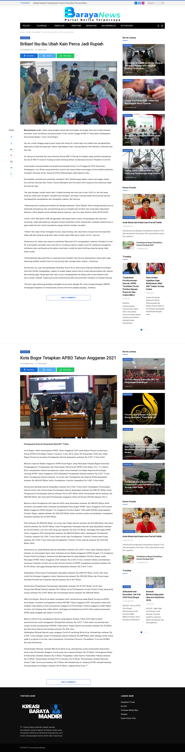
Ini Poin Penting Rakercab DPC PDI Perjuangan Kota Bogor (142, 381)
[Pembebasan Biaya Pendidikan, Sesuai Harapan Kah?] (128, 245)
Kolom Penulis (109, 26)
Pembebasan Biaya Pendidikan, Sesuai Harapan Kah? (149, 244)
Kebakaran (128, 464)
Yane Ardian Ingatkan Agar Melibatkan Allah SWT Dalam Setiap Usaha (155, 283)
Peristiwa (76, 26)
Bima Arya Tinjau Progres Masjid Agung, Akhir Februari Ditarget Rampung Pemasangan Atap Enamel (142, 171)
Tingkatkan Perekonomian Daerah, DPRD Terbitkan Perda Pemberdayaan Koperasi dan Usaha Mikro (131, 286)
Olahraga (42, 26)
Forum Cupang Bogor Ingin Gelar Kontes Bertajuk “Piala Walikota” (141, 416)
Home (22, 32)
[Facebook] (11, 136)
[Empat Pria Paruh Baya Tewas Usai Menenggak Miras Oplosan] (144, 95)
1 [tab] (141, 329)
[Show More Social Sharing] (77, 55)
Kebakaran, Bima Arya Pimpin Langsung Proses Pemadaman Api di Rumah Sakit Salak (143, 485)
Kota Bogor (127, 26)
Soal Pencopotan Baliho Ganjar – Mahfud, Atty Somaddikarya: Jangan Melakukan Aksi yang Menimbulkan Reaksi (143, 448)
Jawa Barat (128, 115)
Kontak (124, 706)
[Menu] (162, 26)
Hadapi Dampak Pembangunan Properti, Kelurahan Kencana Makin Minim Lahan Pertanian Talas (61, 3)
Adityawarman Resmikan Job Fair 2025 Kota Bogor (132, 594)
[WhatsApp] (11, 173)
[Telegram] (11, 167)
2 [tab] (144, 329)
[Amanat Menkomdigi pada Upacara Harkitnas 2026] (155, 582)
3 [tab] (146, 329)
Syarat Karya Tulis (128, 718)
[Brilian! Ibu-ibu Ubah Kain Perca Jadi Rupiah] (68, 92)
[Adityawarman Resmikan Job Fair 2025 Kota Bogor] (132, 582)
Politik (26, 26)
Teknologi (59, 26)
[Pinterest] (11, 155)
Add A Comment (68, 298)
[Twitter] (11, 143)
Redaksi (124, 714)
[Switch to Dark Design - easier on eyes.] (158, 26)
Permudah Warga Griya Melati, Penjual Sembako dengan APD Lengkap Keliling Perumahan (143, 66)
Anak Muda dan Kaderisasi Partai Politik (142, 222)
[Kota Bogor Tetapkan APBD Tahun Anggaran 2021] (68, 406)
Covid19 (126, 273)
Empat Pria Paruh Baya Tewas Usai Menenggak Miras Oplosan (142, 102)
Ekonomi (150, 273)
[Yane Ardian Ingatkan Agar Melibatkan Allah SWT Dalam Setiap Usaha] (155, 268)
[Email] (11, 161)
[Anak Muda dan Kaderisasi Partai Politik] (144, 206)
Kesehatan (91, 26)
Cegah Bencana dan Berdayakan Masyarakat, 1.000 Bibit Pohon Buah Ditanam (142, 136)
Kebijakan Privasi (128, 702)
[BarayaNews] (92, 14)
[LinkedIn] (11, 149)
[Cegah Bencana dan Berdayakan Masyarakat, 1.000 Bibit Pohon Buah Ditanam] (144, 130)
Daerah (149, 586)
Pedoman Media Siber (129, 710)
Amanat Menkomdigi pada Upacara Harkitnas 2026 (155, 595)
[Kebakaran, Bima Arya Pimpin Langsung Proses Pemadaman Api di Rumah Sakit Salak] (144, 479)
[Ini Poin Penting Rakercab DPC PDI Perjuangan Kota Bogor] (144, 374)
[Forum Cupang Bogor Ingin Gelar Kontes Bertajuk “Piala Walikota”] (144, 409)
